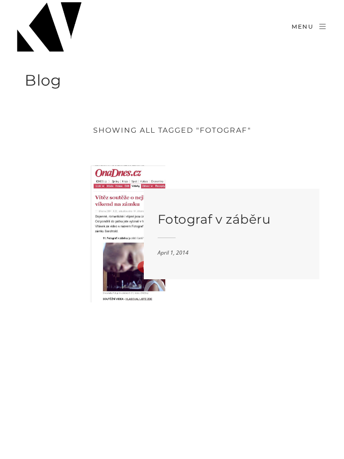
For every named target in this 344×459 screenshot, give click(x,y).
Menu (303, 26)
